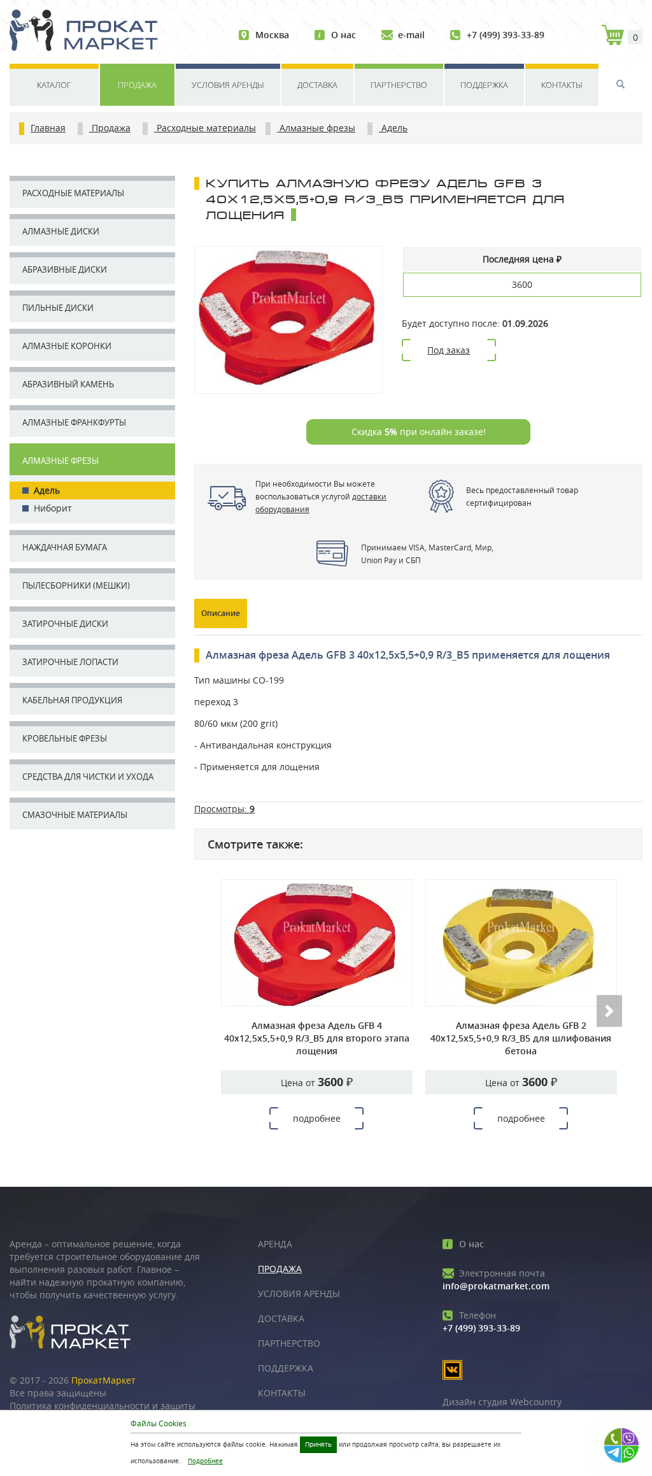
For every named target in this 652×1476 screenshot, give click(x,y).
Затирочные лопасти (70, 662)
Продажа (137, 84)
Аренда (275, 1244)
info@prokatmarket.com (496, 1279)
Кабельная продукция (72, 700)
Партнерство (399, 84)
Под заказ (448, 350)
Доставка (317, 84)
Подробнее (205, 1461)
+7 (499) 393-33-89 (505, 35)
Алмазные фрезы (60, 460)
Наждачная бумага (64, 547)
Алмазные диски (60, 231)
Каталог (54, 84)
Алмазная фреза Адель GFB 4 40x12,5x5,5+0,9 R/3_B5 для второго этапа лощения (316, 1038)
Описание (220, 613)
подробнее (317, 1118)
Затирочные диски (65, 623)
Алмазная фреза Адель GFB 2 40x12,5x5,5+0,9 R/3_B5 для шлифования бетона (520, 1038)
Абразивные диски (64, 269)
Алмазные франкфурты (74, 422)
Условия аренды (228, 84)
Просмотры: (224, 809)
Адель (47, 490)
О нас (343, 35)
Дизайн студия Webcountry (502, 1402)
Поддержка (484, 84)
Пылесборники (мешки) (76, 585)
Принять (318, 1444)
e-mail (411, 35)
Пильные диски (58, 307)
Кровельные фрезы (64, 738)
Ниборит (53, 508)
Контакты (562, 84)
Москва (272, 35)
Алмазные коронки (66, 346)
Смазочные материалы (74, 814)
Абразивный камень (68, 384)
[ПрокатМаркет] (88, 32)
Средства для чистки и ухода (87, 776)
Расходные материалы (73, 193)
